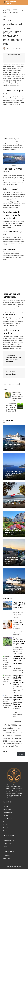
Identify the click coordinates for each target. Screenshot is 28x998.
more (18, 384)
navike (17, 735)
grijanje (4, 728)
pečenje (10, 738)
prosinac (7, 741)
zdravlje (11, 746)
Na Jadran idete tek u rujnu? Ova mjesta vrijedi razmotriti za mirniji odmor (13, 473)
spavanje (8, 743)
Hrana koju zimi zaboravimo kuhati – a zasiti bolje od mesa (17, 396)
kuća (21, 732)
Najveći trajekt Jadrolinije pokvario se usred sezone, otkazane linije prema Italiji (12, 588)
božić (5, 725)
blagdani (17, 722)
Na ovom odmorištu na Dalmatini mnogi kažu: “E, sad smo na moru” (13, 559)
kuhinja (15, 732)
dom (19, 725)
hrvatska (13, 728)
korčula (4, 732)
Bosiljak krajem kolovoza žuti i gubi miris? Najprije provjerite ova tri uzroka (19, 641)
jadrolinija (11, 384)
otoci (20, 735)
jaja (10, 730)
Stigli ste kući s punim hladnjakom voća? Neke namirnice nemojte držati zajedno (19, 660)
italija (19, 728)
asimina (7, 722)
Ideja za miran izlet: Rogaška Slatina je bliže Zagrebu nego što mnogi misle (13, 530)
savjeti (20, 741)
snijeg (4, 743)
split (19, 743)
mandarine (8, 735)
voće (22, 743)
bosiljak (22, 722)
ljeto (4, 735)
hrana (8, 728)
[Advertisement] (14, 122)
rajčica (13, 741)
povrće (18, 738)
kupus (18, 732)
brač (5, 384)
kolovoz (23, 730)
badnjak (11, 722)
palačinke (5, 738)
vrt (4, 746)
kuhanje (11, 732)
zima (15, 746)
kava (12, 730)
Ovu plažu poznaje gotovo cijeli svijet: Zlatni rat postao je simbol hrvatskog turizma (14, 501)
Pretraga (5, 751)
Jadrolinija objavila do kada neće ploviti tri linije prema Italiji (12, 444)
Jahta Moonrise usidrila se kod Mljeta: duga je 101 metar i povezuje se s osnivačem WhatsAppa (18, 701)
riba (17, 741)
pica (15, 738)
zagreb (7, 746)
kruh (7, 732)
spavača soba (14, 743)
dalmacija (12, 725)
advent (4, 722)
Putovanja (6, 16)
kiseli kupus (17, 730)
